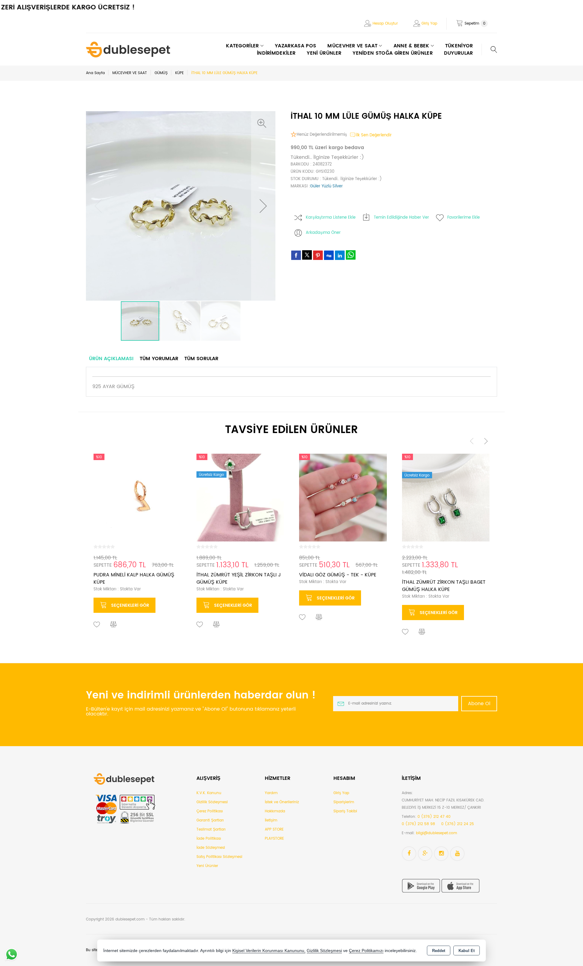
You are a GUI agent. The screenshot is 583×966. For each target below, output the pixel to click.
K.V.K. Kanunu (208, 793)
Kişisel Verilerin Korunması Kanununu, (268, 950)
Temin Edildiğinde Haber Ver (401, 217)
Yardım (271, 793)
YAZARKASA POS (295, 45)
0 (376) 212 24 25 (457, 824)
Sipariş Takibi (345, 811)
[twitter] (307, 255)
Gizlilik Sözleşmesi (212, 802)
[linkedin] (340, 255)
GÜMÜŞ (161, 73)
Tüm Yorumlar (159, 359)
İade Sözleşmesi (210, 848)
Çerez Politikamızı (366, 950)
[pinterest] (318, 255)
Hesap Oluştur (385, 23)
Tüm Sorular (201, 359)
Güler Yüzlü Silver (326, 186)
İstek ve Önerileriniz (282, 802)
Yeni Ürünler (207, 866)
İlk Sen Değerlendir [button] (374, 135)
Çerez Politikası (209, 811)
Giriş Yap (429, 23)
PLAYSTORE (274, 838)
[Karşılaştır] (113, 624)
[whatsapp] (351, 255)
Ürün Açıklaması (111, 359)
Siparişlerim (343, 802)
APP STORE (274, 829)
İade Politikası (208, 838)
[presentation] (472, 441)
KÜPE (179, 73)
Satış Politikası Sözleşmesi (219, 857)
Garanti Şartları (210, 820)
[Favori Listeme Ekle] (97, 624)
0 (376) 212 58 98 (418, 824)
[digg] (329, 255)
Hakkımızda (275, 811)
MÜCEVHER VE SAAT (129, 73)
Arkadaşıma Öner (323, 233)
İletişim (271, 820)
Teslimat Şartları (211, 829)
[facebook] (296, 255)
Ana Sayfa (95, 73)
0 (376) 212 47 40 (434, 817)
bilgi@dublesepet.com (436, 833)
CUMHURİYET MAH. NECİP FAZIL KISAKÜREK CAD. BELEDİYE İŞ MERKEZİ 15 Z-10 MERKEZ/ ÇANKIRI (443, 804)
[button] (263, 123)
